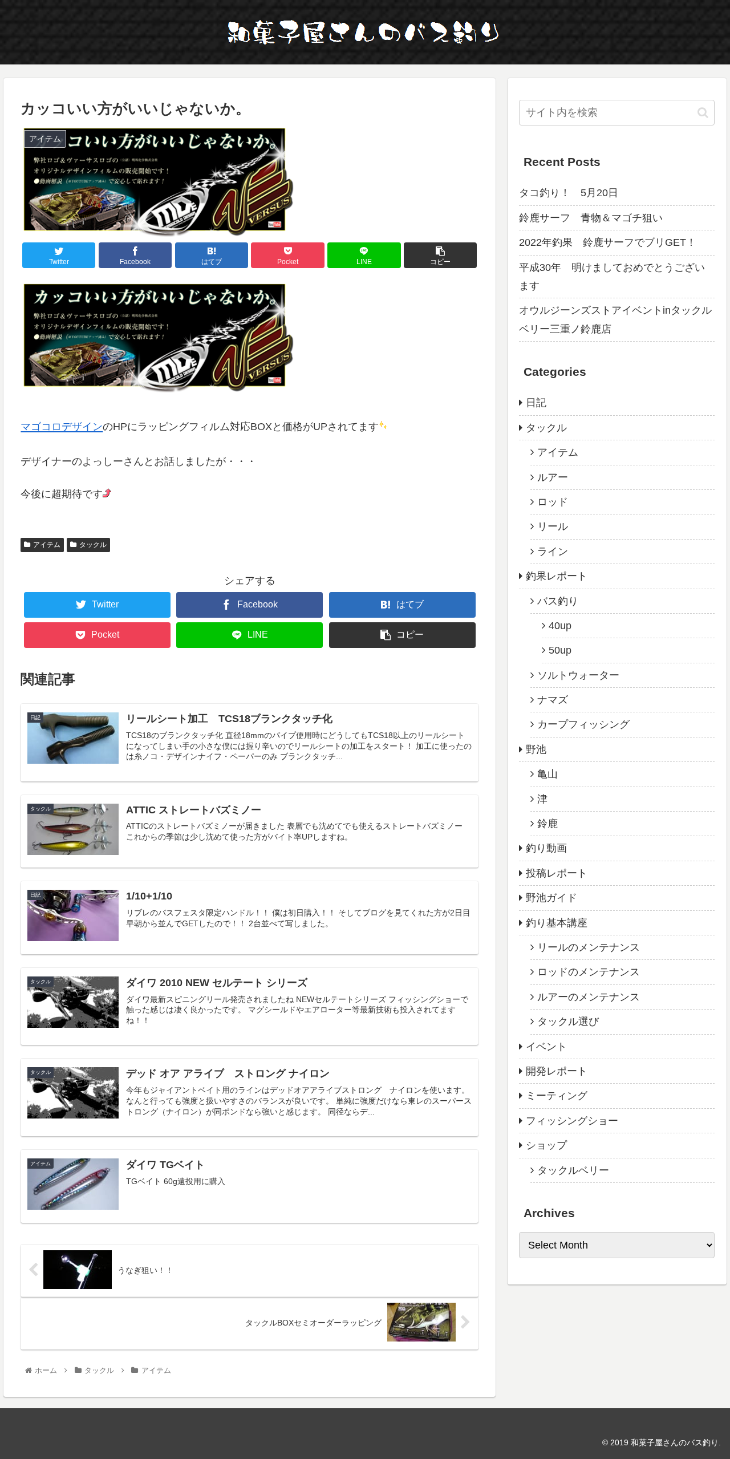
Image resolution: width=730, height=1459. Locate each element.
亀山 (547, 774)
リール (552, 526)
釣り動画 (546, 848)
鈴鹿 (547, 823)
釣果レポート (556, 576)
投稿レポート (556, 873)
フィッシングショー (572, 1120)
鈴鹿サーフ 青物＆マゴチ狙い (591, 218)
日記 (536, 402)
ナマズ (552, 700)
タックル (93, 545)
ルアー (552, 477)
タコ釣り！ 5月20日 (568, 192)
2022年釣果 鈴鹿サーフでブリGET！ (607, 242)
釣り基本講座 (556, 923)
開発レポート (556, 1071)
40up (560, 625)
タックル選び (568, 1021)
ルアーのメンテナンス (588, 997)
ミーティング (556, 1095)
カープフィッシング (583, 724)
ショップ (546, 1145)
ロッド (552, 502)
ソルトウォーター (578, 675)
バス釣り (557, 601)
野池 (536, 749)
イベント (546, 1046)
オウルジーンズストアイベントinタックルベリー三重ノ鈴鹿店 (615, 319)
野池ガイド (551, 897)
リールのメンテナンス (588, 947)
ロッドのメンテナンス (588, 972)
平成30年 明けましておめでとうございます (612, 276)
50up (560, 650)
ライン (552, 551)
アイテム (46, 545)
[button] (703, 112)
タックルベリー (573, 1170)
